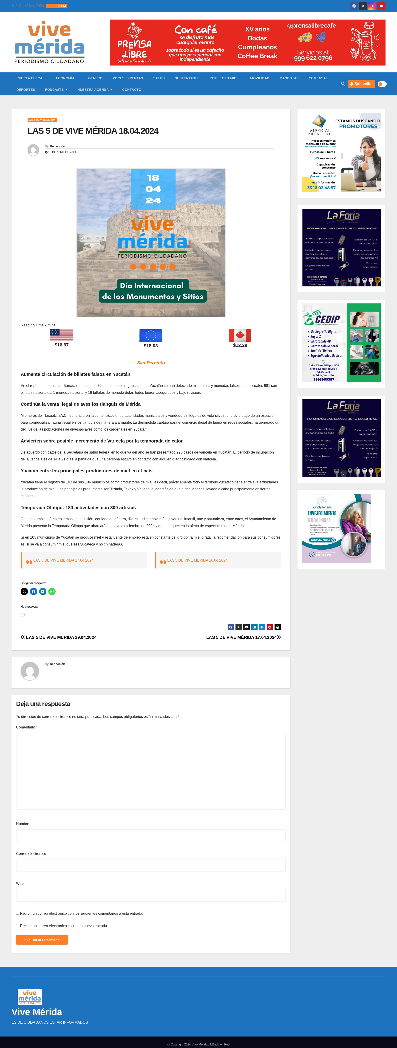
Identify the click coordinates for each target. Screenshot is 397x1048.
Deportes (26, 89)
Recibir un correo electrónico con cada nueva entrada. (64, 926)
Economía (66, 78)
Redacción (57, 146)
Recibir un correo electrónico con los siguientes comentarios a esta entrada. (81, 913)
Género (95, 78)
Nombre (22, 824)
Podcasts (55, 89)
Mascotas (289, 78)
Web (20, 883)
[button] (343, 84)
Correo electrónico (31, 854)
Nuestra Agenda (93, 89)
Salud (159, 78)
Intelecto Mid (224, 78)
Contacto (131, 89)
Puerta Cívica (30, 78)
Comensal (318, 78)
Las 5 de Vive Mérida (42, 120)
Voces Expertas (128, 78)
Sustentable (187, 78)
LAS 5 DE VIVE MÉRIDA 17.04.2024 (63, 560)
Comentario (26, 727)
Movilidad (259, 78)
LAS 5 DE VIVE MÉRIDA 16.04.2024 (197, 560)
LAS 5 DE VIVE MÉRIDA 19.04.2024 (60, 637)
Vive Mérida (36, 1012)
